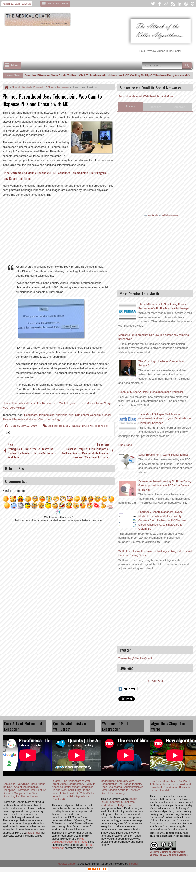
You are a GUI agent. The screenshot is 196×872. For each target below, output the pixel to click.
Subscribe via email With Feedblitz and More (145, 96)
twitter (153, 3)
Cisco (41, 419)
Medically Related (58, 425)
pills (71, 414)
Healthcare (31, 414)
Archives (179, 106)
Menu (15, 65)
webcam (95, 414)
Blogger (133, 863)
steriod (106, 414)
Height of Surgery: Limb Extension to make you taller (150, 391)
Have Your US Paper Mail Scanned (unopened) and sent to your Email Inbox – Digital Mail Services (164, 418)
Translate (155, 106)
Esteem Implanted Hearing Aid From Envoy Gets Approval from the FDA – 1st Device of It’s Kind (164, 485)
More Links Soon (58, 3)
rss (172, 3)
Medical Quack (67, 863)
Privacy (130, 106)
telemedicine (46, 414)
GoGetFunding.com (170, 215)
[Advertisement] (95, 41)
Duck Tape (125, 444)
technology (53, 419)
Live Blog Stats (155, 680)
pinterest (192, 3)
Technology (101, 425)
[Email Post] (7, 433)
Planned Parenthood (15, 419)
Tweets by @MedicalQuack (135, 658)
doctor (33, 419)
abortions (61, 414)
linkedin (179, 3)
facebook (159, 3)
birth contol (82, 414)
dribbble (186, 3)
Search (187, 65)
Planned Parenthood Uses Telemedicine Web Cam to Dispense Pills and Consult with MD (52, 100)
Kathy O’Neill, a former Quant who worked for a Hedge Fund (119, 802)
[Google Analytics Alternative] (98, 870)
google (166, 3)
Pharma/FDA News (82, 425)
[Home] (6, 87)
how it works (153, 215)
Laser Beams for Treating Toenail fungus (163, 454)
